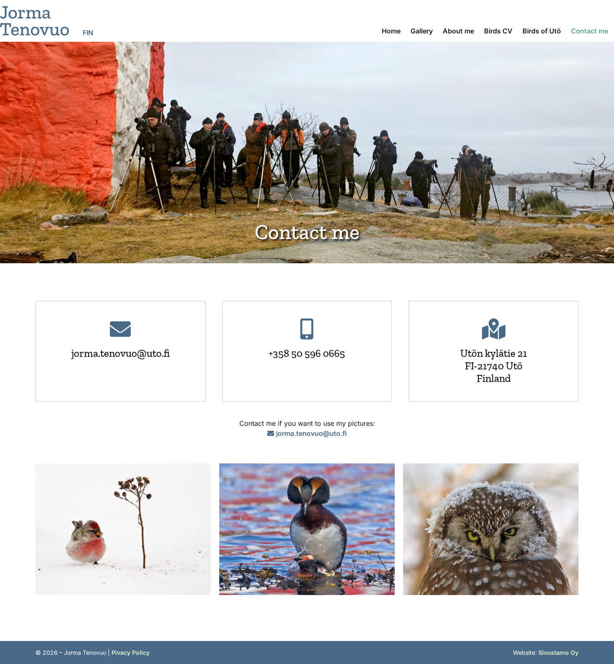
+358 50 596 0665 (307, 353)
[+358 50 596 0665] (307, 328)
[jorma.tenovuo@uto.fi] (120, 328)
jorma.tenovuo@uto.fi (120, 353)
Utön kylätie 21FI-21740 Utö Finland (493, 365)
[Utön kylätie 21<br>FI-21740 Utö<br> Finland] (493, 328)
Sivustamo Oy (558, 652)
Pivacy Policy (131, 652)
